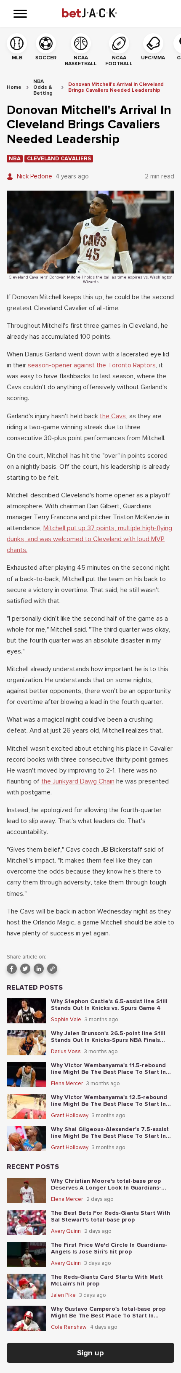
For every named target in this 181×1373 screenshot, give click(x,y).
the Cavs (113, 416)
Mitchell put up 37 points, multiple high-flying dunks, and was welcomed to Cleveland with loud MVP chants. (89, 539)
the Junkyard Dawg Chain (77, 781)
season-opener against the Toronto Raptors (92, 365)
